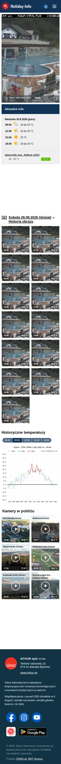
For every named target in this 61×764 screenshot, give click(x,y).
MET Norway (35, 759)
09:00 (17, 440)
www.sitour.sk (28, 672)
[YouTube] (37, 717)
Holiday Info (13, 4)
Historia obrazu (21, 221)
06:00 (7, 440)
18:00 (46, 440)
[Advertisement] (30, 188)
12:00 (27, 440)
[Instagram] (24, 717)
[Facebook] (11, 717)
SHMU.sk (21, 759)
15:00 (37, 440)
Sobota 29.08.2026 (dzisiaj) (30, 217)
